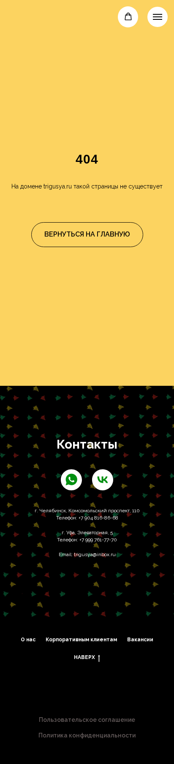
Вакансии (140, 640)
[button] (128, 17)
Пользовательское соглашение (87, 719)
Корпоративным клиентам (81, 640)
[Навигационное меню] (157, 17)
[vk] (102, 479)
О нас (28, 640)
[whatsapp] (71, 479)
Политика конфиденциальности (87, 735)
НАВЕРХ (84, 657)
